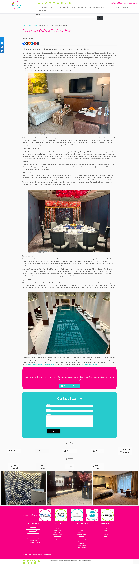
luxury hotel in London (89, 364)
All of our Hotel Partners (57, 525)
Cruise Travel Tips (33, 525)
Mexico (105, 536)
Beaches (81, 528)
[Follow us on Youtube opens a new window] (58, 3)
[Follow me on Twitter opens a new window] (43, 3)
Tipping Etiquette (33, 540)
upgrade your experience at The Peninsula (40, 364)
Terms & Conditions (57, 539)
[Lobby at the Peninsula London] (69, 488)
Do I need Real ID (32, 531)
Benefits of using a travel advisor (57, 526)
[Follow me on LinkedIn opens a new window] (55, 3)
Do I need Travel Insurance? (33, 533)
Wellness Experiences (81, 545)
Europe (105, 530)
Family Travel (81, 536)
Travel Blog (42, 10)
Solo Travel (81, 543)
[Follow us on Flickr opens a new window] (70, 3)
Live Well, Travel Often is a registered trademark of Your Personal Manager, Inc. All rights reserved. (71, 560)
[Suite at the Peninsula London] (115, 488)
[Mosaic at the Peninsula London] (23, 488)
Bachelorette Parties (81, 526)
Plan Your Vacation (113, 7)
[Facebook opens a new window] (23, 42)
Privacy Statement (57, 537)
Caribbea (105, 526)
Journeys (53, 7)
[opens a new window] (69, 514)
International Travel (82, 539)
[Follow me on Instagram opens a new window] (51, 3)
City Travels (81, 530)
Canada (105, 525)
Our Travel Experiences (96, 7)
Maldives (106, 534)
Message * (50, 414)
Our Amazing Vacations (57, 534)
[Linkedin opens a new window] (32, 42)
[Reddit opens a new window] (29, 42)
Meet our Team (57, 532)
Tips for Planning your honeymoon (33, 542)
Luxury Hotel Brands (79, 7)
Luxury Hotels (64, 7)
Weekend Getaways (82, 547)
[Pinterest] (35, 42)
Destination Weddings (81, 534)
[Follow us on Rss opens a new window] (66, 3)
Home (24, 26)
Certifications (57, 528)
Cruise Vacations (81, 532)
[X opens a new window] (26, 42)
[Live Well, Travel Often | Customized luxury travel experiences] (16, 5)
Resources (126, 7)
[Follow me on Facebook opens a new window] (47, 3)
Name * (48, 404)
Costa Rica (106, 528)
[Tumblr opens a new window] (38, 42)
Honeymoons (81, 537)
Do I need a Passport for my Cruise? (33, 529)
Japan (106, 532)
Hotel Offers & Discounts (33, 534)
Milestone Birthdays (82, 541)
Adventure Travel (81, 525)
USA (106, 537)
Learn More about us (57, 530)
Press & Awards (57, 536)
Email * (49, 409)
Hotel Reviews (32, 26)
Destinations (42, 7)
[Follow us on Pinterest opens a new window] (62, 3)
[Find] (100, 18)
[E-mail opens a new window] (39, 3)
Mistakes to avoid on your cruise (33, 538)
